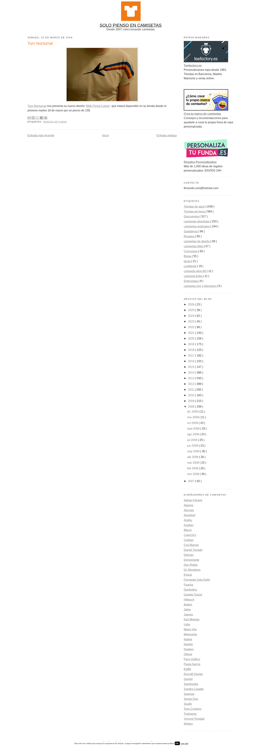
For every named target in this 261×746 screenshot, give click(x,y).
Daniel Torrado (193, 549)
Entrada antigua (167, 135)
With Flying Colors (97, 105)
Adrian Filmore (193, 500)
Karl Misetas (191, 619)
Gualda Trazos (193, 594)
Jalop (187, 609)
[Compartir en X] (37, 118)
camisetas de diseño (197, 241)
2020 (191, 338)
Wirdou (188, 723)
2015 (191, 366)
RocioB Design (193, 674)
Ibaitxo (188, 604)
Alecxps (189, 510)
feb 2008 (193, 468)
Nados (188, 639)
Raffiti (187, 669)
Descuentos (192, 216)
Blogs (188, 256)
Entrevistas (191, 281)
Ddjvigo (189, 554)
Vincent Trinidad (194, 718)
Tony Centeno (192, 708)
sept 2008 (193, 428)
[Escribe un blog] (33, 118)
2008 (191, 406)
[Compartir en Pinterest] (45, 118)
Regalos (189, 236)
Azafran (189, 525)
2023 (191, 321)
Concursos (191, 251)
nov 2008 (193, 417)
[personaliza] (206, 157)
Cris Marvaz (191, 544)
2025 (191, 310)
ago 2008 (193, 434)
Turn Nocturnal (37, 105)
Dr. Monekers (192, 569)
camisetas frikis (194, 246)
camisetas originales (197, 226)
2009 (191, 400)
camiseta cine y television (200, 286)
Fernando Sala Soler (197, 579)
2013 (191, 378)
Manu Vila (190, 629)
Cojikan (189, 539)
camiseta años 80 (195, 271)
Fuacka (188, 584)
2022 (191, 327)
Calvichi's (190, 535)
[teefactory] (206, 61)
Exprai (188, 574)
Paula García (192, 664)
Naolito (188, 644)
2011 (191, 389)
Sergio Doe (191, 698)
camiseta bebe (193, 276)
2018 (191, 349)
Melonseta (190, 634)
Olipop (188, 654)
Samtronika (191, 684)
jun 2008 (193, 445)
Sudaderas (191, 231)
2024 (191, 315)
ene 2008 (193, 474)
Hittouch (189, 599)
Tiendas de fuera (55, 122)
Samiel (188, 679)
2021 (191, 332)
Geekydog (190, 589)
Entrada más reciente (41, 135)
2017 (191, 355)
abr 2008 (193, 456)
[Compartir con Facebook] (41, 118)
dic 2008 (193, 411)
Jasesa (188, 614)
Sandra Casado (194, 688)
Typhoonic (190, 713)
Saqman (189, 693)
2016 (191, 361)
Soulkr (188, 703)
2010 (191, 395)
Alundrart (189, 515)
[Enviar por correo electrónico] (29, 118)
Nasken (189, 649)
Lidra (187, 624)
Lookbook (190, 266)
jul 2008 (192, 439)
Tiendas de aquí (194, 206)
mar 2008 (193, 462)
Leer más (184, 743)
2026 (191, 304)
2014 (191, 372)
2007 (191, 481)
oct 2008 (193, 422)
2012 (191, 383)
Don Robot (190, 564)
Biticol (188, 530)
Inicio (105, 135)
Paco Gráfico (192, 659)
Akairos (188, 505)
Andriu (188, 520)
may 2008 (193, 451)
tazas (187, 261)
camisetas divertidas (197, 221)
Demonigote (191, 559)
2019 (191, 344)
